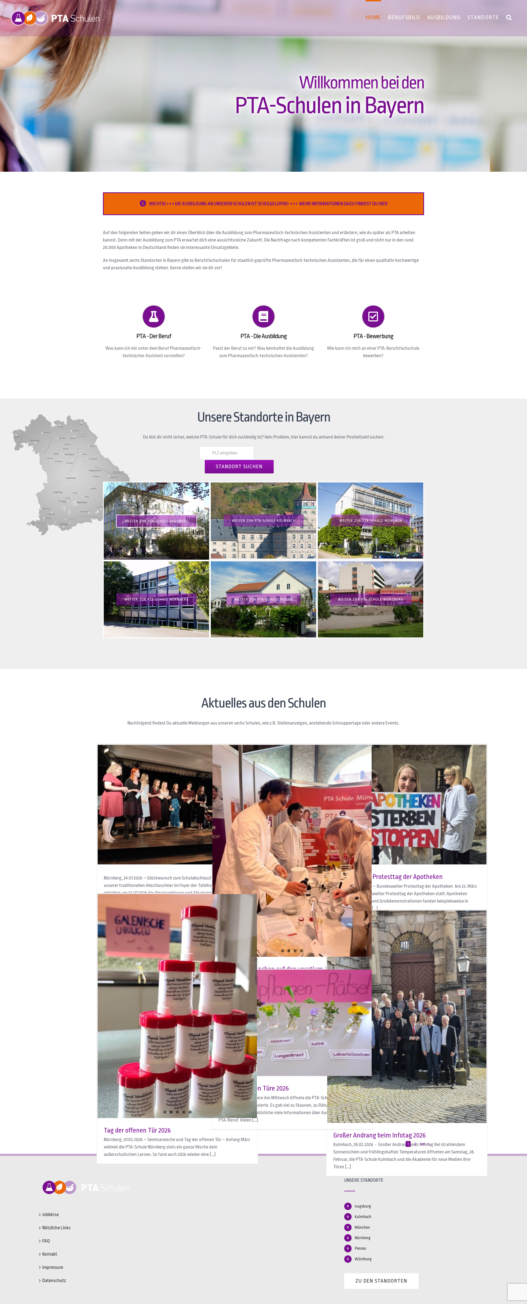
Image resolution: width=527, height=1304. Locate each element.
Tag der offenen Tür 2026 (137, 1130)
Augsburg (363, 1206)
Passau (360, 1248)
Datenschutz (54, 1280)
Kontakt (49, 1254)
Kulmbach (363, 1216)
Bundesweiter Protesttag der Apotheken (388, 877)
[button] (509, 16)
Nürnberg (363, 1238)
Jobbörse (50, 1214)
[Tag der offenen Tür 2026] (177, 957)
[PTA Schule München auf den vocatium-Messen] (292, 851)
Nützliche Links (56, 1227)
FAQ (46, 1241)
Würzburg (363, 1259)
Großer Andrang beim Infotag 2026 (379, 1135)
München (362, 1227)
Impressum (52, 1267)
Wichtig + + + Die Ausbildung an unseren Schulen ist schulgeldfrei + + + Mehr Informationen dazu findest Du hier (268, 203)
